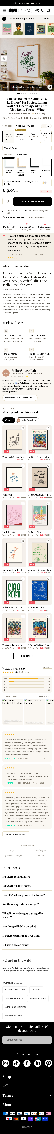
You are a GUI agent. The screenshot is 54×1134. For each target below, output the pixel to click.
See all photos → (45, 696)
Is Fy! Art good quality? (16, 876)
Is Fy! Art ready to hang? (16, 886)
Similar (10, 420)
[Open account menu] (37, 10)
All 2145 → (47, 667)
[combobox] (25, 10)
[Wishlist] (43, 10)
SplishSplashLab (21, 113)
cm (48, 126)
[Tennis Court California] (7, 29)
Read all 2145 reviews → (16, 834)
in (43, 126)
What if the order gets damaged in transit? (22, 915)
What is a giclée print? (15, 945)
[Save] (23, 428)
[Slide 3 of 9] (4, 64)
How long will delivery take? (19, 926)
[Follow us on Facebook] (27, 1063)
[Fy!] (12, 10)
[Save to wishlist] (7, 201)
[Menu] (4, 10)
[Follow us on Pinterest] (48, 1063)
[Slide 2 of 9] (4, 58)
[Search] (28, 10)
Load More (27, 655)
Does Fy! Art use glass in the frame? (23, 895)
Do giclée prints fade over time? (21, 935)
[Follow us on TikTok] (16, 1063)
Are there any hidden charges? (20, 904)
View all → (46, 18)
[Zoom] (49, 87)
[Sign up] (47, 1040)
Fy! (30, 1127)
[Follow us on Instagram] (5, 1063)
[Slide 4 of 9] (4, 70)
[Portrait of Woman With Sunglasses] (18, 29)
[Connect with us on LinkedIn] (37, 1063)
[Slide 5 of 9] (4, 76)
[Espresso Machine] (41, 29)
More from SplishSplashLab (20, 397)
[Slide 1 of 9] (4, 52)
